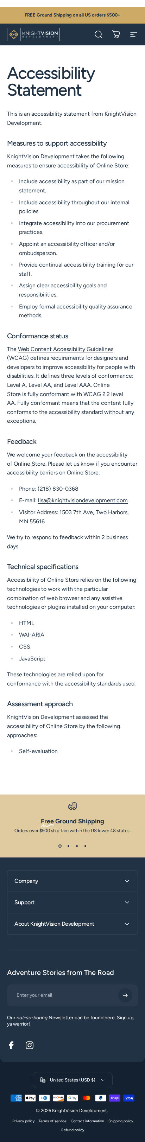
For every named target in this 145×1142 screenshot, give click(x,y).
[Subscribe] (125, 995)
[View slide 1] (60, 846)
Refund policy (72, 1130)
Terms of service (53, 1121)
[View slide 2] (68, 846)
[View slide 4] (85, 846)
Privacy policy (23, 1121)
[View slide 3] (76, 846)
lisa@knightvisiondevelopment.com (83, 500)
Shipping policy (120, 1121)
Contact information (87, 1121)
